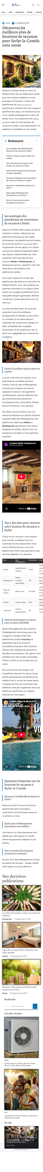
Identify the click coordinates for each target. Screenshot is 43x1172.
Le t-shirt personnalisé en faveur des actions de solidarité (21, 914)
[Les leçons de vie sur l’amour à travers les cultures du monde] (21, 1089)
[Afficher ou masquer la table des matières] (30, 141)
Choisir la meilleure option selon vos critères (20, 157)
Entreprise (7, 919)
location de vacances (23, 105)
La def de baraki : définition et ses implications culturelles (20, 1141)
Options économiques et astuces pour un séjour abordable (21, 172)
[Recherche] (33, 5)
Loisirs (5, 956)
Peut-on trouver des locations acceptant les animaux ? (17, 201)
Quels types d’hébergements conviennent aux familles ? (17, 194)
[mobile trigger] (4, 5)
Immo (4, 993)
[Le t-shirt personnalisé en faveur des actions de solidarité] (21, 898)
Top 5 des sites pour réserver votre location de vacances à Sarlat (19, 164)
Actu (5, 1112)
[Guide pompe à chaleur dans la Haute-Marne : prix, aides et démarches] (21, 1037)
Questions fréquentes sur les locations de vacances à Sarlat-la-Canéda (21, 179)
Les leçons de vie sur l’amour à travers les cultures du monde (20, 1116)
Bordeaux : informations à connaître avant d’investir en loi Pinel (19, 988)
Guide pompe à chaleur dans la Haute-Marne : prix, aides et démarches (20, 1064)
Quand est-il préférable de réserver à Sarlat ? (20, 186)
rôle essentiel (28, 244)
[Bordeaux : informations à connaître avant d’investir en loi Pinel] (21, 972)
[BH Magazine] (16, 5)
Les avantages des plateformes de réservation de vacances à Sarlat (19, 149)
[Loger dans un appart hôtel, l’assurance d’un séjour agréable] (21, 935)
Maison (6, 1060)
